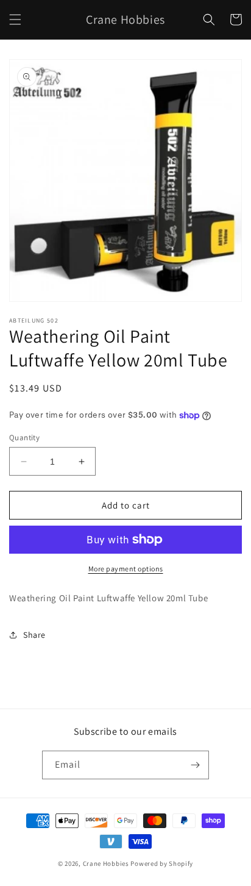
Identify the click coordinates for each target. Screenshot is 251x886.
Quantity (24, 437)
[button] (15, 19)
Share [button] (34, 634)
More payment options (125, 568)
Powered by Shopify (161, 863)
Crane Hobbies (106, 863)
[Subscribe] (195, 765)
